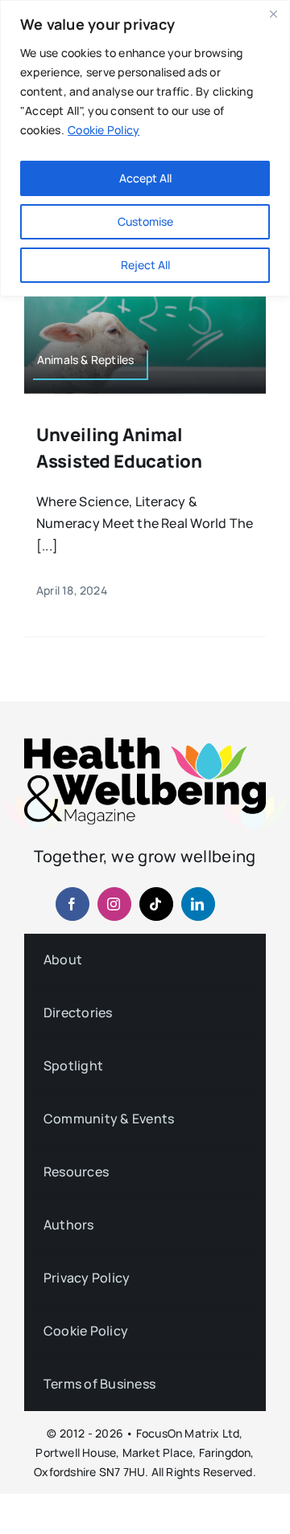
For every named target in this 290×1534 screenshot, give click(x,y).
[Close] (273, 13)
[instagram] (114, 904)
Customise (145, 221)
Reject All (145, 264)
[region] (145, 148)
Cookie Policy (103, 129)
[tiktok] (156, 904)
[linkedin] (198, 904)
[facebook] (72, 904)
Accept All (145, 178)
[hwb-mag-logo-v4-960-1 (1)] (145, 744)
